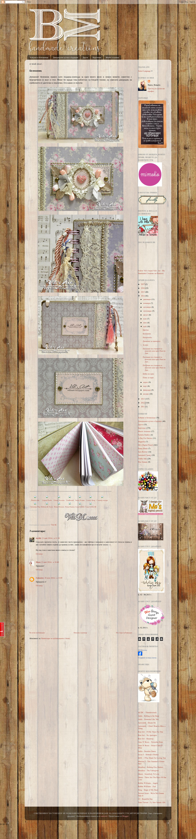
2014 (143, 296)
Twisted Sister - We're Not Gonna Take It (151, 794)
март (145, 386)
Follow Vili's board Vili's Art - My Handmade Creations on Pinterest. (151, 272)
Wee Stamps (142, 462)
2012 (143, 402)
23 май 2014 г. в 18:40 (50, 562)
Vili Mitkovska (142, 650)
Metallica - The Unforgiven (148, 770)
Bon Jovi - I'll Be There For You (150, 732)
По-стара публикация (124, 632)
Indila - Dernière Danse (147, 751)
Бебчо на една (148, 373)
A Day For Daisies (145, 438)
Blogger (125, 816)
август (146, 315)
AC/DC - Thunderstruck (147, 712)
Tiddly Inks (142, 458)
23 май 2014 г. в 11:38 (51, 538)
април (146, 382)
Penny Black (143, 448)
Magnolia (141, 441)
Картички (97, 57)
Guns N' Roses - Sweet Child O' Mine (150, 746)
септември (147, 311)
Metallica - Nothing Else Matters (150, 767)
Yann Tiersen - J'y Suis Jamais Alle (151, 802)
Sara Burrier (142, 451)
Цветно (146, 330)
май (145, 326)
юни (145, 322)
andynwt (104, 816)
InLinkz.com (33, 510)
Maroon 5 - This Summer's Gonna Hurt (151, 762)
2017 (143, 284)
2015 (143, 292)
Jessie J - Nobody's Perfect (148, 754)
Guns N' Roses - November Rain (150, 742)
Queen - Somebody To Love (148, 774)
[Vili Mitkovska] (140, 655)
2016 (143, 288)
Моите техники (112, 57)
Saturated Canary (144, 455)
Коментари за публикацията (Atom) (55, 638)
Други (85, 57)
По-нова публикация (37, 632)
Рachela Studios (144, 434)
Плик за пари (148, 377)
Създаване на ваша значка (147, 658)
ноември (147, 303)
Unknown (40, 577)
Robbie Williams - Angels (148, 783)
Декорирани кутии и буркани (65, 57)
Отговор (39, 554)
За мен (145, 345)
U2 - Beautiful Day (145, 799)
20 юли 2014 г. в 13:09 (53, 578)
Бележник (147, 333)
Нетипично (147, 337)
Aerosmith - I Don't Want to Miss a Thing (151, 727)
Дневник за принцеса (151, 341)
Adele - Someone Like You (148, 719)
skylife (38, 538)
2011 (143, 406)
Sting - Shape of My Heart (148, 790)
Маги (38, 562)
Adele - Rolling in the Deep (148, 716)
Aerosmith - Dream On (147, 722)
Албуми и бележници (39, 57)
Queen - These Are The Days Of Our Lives (152, 778)
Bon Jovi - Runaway (146, 738)
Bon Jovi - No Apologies (147, 735)
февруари (147, 390)
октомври (147, 307)
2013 (143, 398)
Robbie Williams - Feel (147, 786)
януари (146, 394)
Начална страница (80, 632)
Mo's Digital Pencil (145, 445)
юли (145, 318)
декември (147, 299)
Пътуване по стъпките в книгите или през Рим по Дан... (154, 351)
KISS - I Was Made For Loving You (152, 758)
